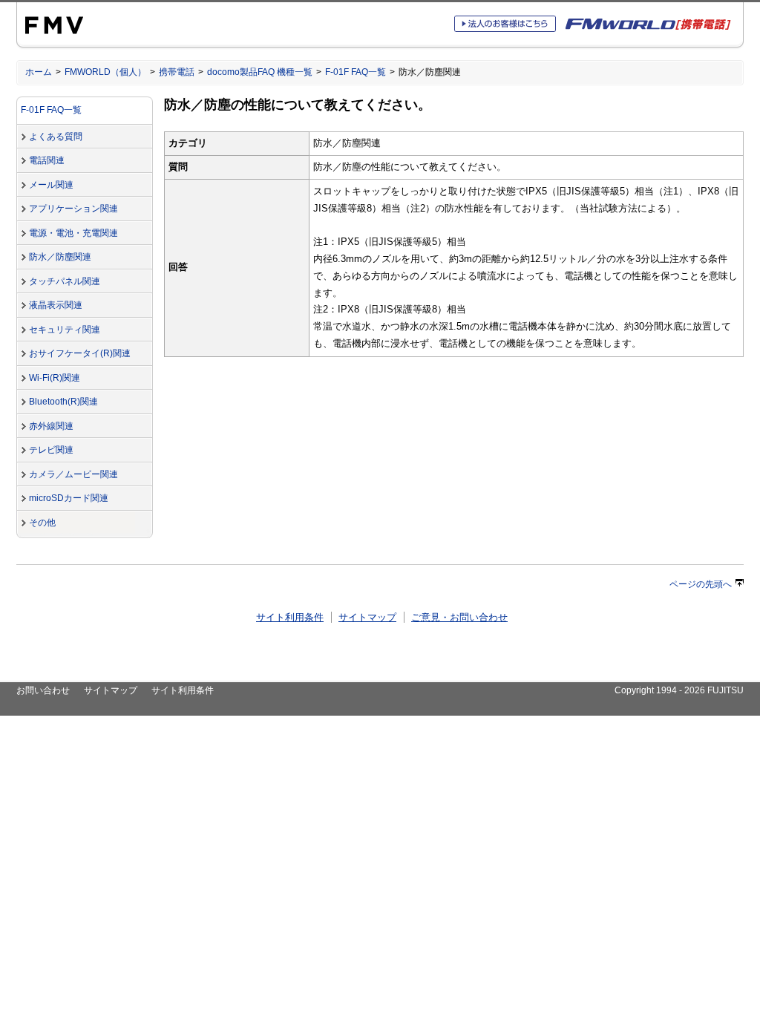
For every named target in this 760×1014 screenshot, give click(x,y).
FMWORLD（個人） (105, 72)
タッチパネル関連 (64, 281)
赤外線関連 (51, 426)
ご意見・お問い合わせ (459, 617)
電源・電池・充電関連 (73, 233)
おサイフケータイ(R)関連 (80, 353)
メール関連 (51, 185)
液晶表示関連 (55, 305)
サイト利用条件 (290, 617)
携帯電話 (176, 72)
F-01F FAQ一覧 (355, 72)
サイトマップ (367, 617)
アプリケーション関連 (73, 208)
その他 (42, 522)
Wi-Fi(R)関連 (54, 378)
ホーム (38, 72)
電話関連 (47, 160)
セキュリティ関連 (64, 329)
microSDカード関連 (68, 498)
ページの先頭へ (700, 584)
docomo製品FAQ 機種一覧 (259, 72)
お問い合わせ (43, 690)
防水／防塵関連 (60, 257)
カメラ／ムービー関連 (73, 474)
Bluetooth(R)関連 (63, 401)
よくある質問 (55, 136)
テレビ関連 (51, 450)
